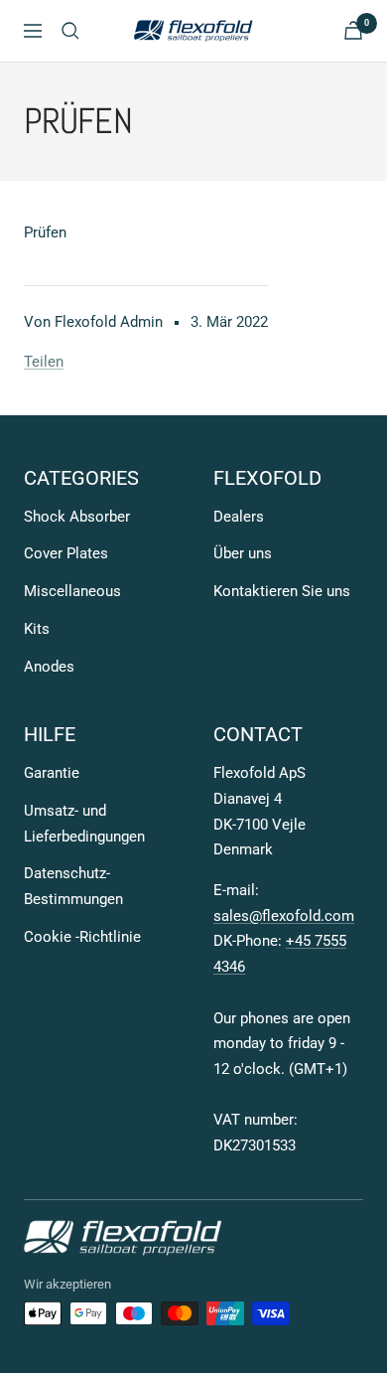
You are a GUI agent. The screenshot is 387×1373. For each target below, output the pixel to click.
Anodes (49, 667)
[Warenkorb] (353, 30)
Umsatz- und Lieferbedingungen (84, 823)
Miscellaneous (72, 591)
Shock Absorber (77, 517)
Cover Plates (66, 553)
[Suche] (70, 31)
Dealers (238, 517)
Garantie (51, 773)
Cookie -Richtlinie (82, 937)
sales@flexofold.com (283, 916)
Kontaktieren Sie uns (281, 591)
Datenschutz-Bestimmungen (73, 886)
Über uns (242, 553)
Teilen (44, 362)
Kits (37, 629)
